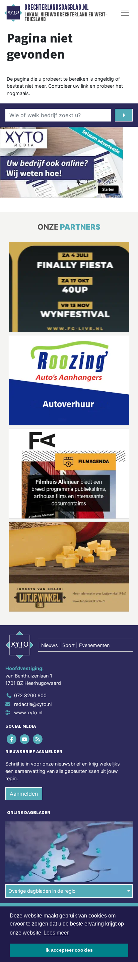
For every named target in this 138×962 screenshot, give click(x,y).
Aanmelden (24, 793)
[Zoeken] (124, 115)
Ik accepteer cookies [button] (69, 950)
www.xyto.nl (28, 712)
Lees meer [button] (56, 933)
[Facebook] (11, 739)
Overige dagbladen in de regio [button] (42, 891)
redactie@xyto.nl (33, 704)
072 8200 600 (30, 695)
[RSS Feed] (38, 739)
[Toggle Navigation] (125, 13)
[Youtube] (24, 739)
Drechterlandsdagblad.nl (56, 7)
